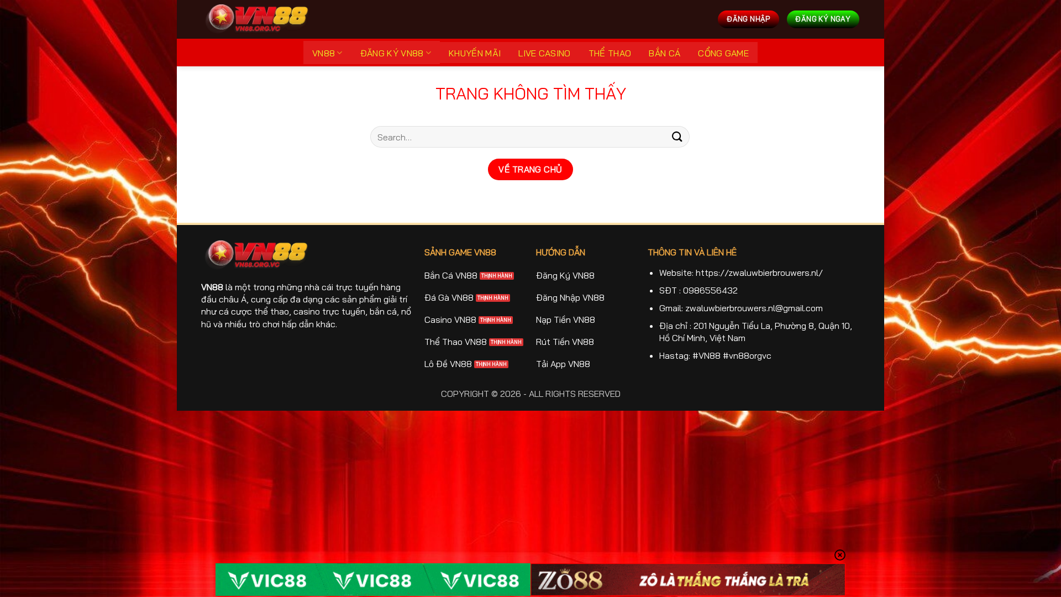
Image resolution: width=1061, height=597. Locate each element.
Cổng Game (723, 53)
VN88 (323, 53)
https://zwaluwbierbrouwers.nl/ (759, 272)
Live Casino (544, 53)
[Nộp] (677, 137)
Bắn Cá (664, 53)
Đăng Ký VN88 (392, 53)
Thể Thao (610, 53)
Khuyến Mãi (475, 53)
